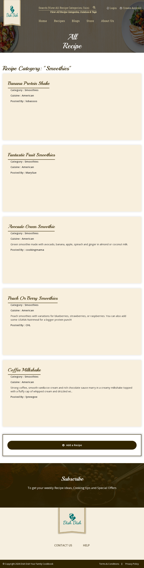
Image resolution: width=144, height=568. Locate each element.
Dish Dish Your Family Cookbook (37, 563)
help (86, 545)
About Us (107, 21)
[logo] (12, 13)
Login (113, 8)
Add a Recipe (74, 445)
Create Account (132, 8)
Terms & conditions (109, 564)
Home (43, 21)
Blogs (76, 21)
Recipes (59, 21)
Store (90, 21)
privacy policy (132, 564)
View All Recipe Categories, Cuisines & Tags (73, 12)
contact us (63, 545)
